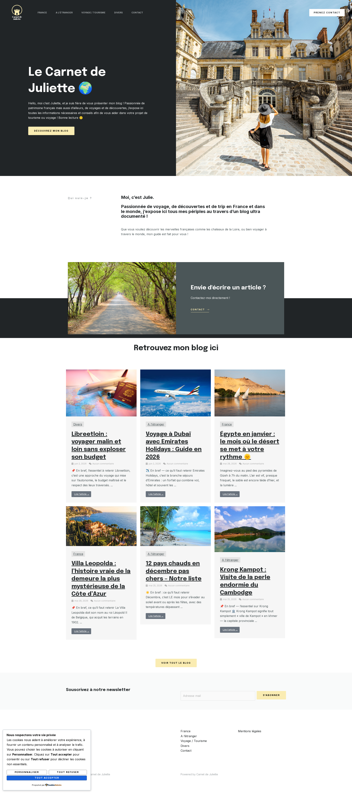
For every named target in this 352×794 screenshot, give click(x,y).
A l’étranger (64, 12)
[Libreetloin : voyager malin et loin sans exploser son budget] (101, 392)
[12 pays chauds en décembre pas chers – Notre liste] (175, 526)
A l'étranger (156, 424)
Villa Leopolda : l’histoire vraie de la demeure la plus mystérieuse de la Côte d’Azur (101, 579)
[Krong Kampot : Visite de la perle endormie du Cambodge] (249, 529)
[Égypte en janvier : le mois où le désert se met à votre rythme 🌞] (249, 392)
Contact (137, 12)
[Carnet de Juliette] (17, 12)
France (42, 12)
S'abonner (271, 695)
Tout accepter (47, 777)
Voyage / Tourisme (93, 12)
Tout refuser (68, 772)
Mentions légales (249, 731)
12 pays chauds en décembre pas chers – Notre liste (173, 571)
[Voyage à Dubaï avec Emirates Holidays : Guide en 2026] (175, 392)
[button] (327, 12)
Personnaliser (27, 772)
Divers (118, 12)
